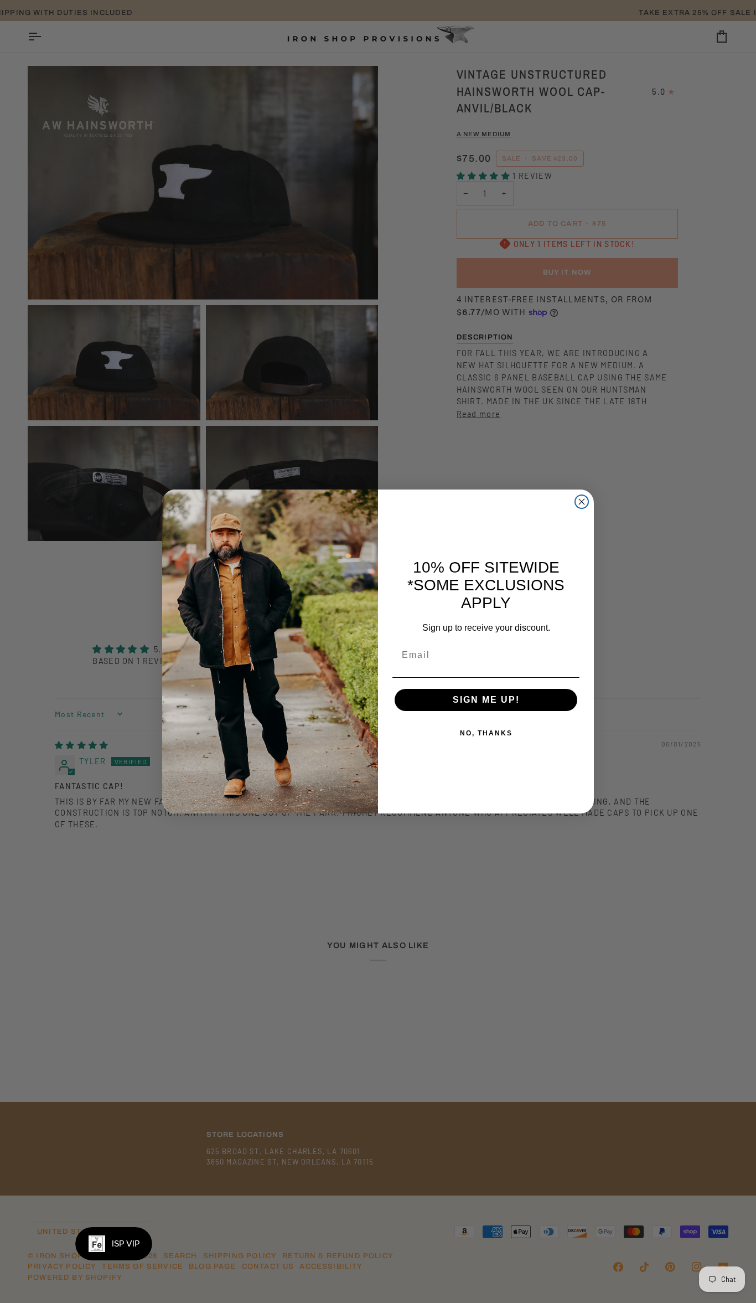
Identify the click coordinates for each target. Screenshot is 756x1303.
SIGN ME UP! (486, 699)
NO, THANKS (486, 733)
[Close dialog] (581, 501)
